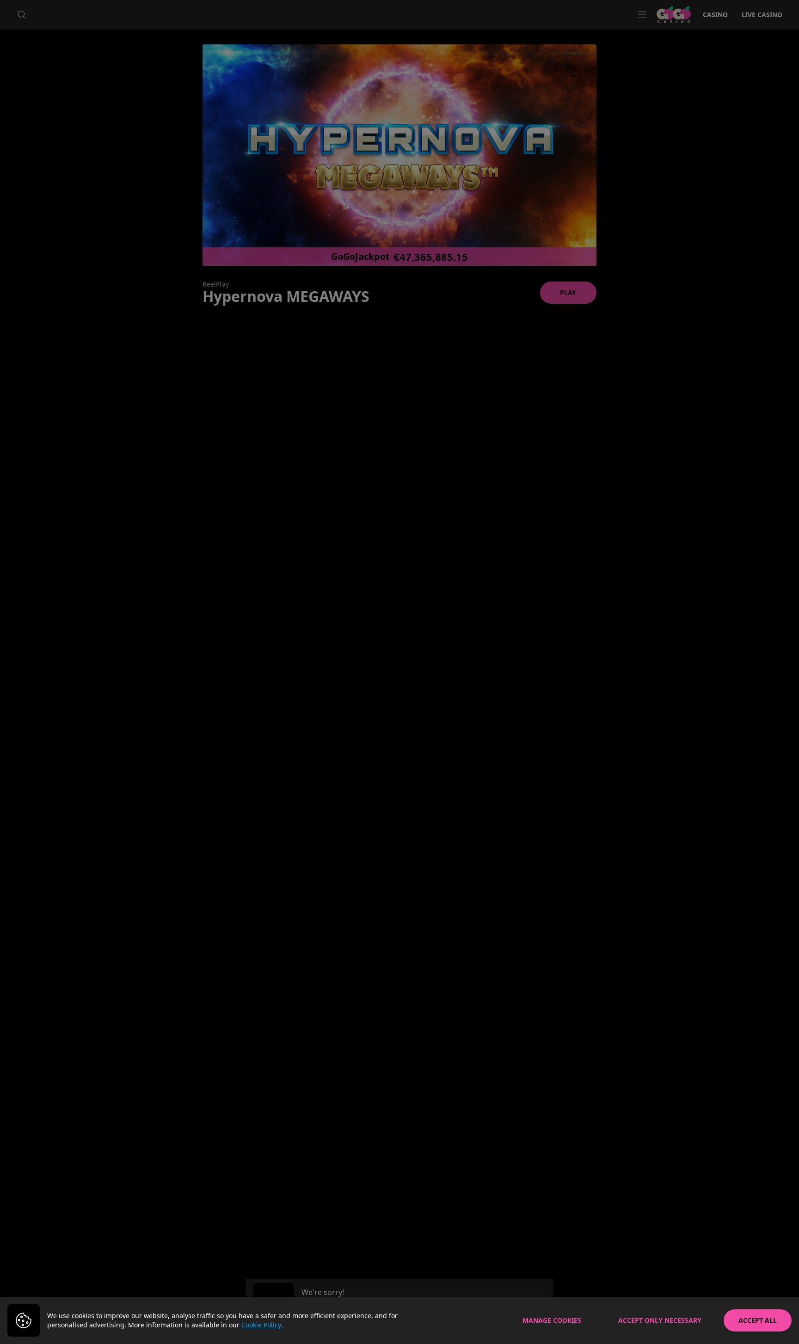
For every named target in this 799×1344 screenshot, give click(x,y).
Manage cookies (551, 1320)
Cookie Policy (261, 1324)
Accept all (757, 1320)
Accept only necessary (659, 1320)
